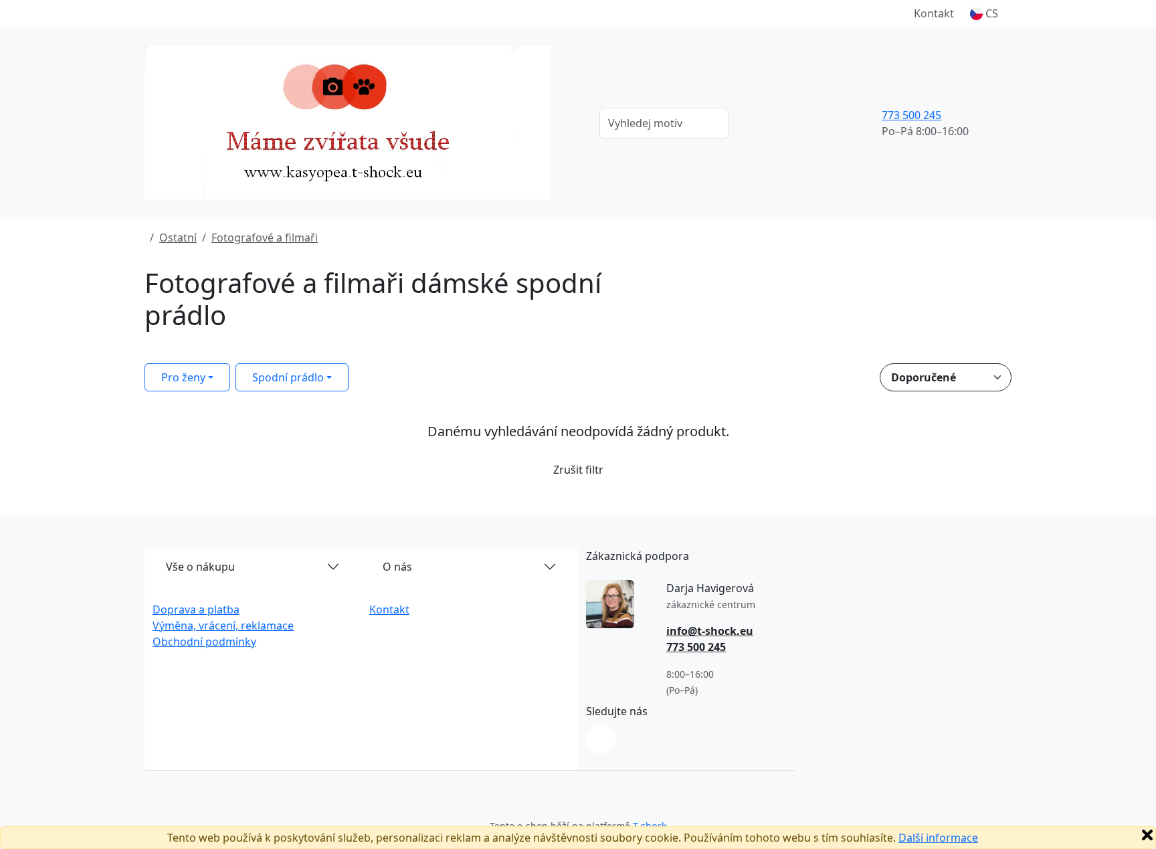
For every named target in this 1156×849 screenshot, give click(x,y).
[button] (984, 13)
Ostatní (178, 237)
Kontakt (934, 13)
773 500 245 (911, 115)
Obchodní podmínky (204, 641)
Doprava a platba (196, 609)
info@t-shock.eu (709, 631)
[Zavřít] (1147, 835)
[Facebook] (600, 739)
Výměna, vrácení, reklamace (223, 625)
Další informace (938, 837)
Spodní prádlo (288, 377)
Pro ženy (183, 377)
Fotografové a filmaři (264, 237)
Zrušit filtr (578, 469)
